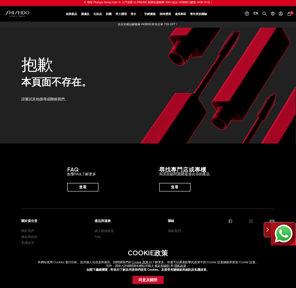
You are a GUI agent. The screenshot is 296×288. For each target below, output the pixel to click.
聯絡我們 (174, 231)
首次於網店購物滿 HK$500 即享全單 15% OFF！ (148, 24)
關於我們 (27, 231)
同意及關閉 (148, 280)
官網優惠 (150, 14)
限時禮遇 (165, 14)
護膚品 (85, 14)
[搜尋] (265, 14)
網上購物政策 (104, 231)
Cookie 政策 (140, 262)
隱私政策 (180, 266)
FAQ (98, 237)
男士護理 (121, 14)
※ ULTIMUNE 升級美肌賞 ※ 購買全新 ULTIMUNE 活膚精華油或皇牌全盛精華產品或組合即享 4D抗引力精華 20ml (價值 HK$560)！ (148, 2)
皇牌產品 (71, 14)
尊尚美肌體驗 (198, 14)
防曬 (109, 14)
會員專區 (180, 14)
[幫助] (247, 14)
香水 (133, 14)
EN (256, 14)
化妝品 (97, 14)
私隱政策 (27, 243)
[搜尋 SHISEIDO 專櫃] (272, 14)
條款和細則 (162, 266)
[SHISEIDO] (16, 13)
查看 (83, 187)
